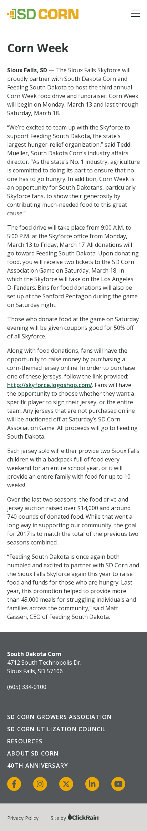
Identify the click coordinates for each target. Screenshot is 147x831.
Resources (24, 741)
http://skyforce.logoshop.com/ (49, 385)
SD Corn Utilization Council (56, 729)
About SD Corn (33, 753)
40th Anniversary (37, 765)
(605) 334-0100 (26, 687)
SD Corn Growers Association (59, 717)
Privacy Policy (23, 818)
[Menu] (135, 14)
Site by (59, 818)
